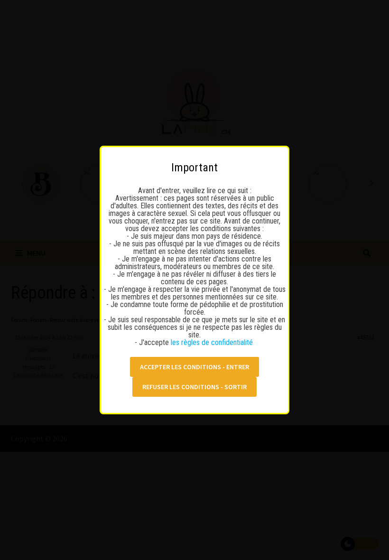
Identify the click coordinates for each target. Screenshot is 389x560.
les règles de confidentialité (213, 342)
